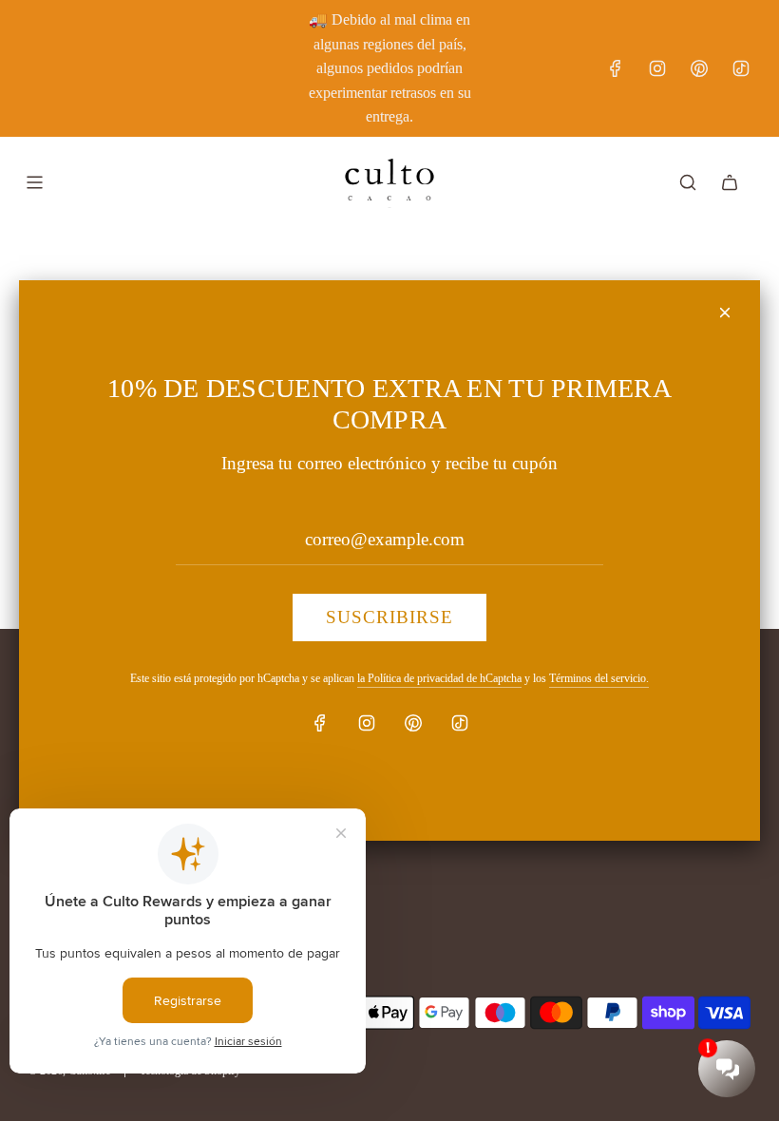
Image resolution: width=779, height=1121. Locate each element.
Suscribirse (389, 617)
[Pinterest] (413, 723)
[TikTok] (460, 723)
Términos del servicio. (599, 678)
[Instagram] (367, 723)
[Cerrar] (725, 312)
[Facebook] (320, 723)
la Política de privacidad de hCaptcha (439, 678)
